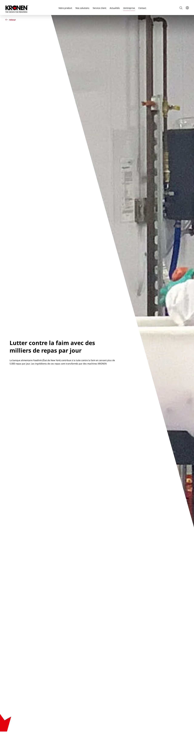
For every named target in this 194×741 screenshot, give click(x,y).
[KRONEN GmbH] (16, 9)
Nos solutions (82, 8)
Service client (99, 8)
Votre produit (65, 8)
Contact (142, 8)
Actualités (115, 8)
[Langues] (187, 8)
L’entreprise (129, 8)
